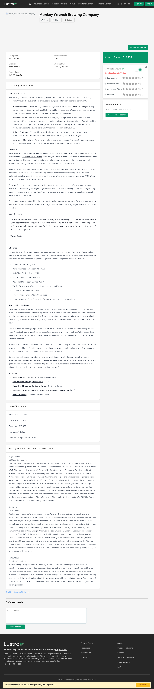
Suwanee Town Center (32, 157)
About (120, 643)
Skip (139, 78)
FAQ (119, 667)
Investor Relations (59, 4)
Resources (85, 648)
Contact (120, 653)
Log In (149, 4)
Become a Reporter (118, 115)
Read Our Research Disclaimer (17, 592)
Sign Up (139, 4)
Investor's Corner (85, 4)
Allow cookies (143, 685)
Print (45, 20)
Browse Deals (87, 643)
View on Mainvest (137, 47)
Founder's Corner (103, 4)
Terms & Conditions (126, 657)
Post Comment (15, 627)
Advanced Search (41, 4)
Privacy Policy (123, 662)
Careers (84, 657)
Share (57, 20)
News (72, 4)
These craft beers (16, 185)
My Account (86, 653)
